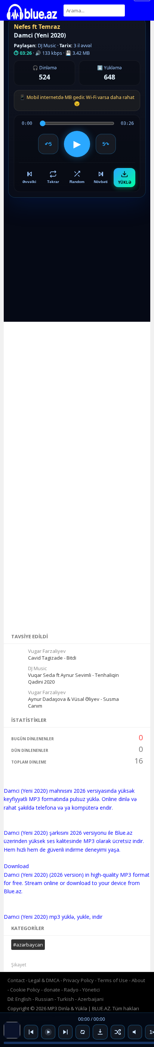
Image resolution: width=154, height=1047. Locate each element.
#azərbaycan (28, 944)
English (23, 999)
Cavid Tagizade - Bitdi (52, 657)
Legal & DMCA (43, 980)
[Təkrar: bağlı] (83, 1032)
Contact (16, 980)
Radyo (71, 989)
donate (52, 989)
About (138, 980)
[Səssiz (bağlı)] (135, 1032)
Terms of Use (113, 980)
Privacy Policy (78, 980)
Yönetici (91, 989)
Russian (44, 999)
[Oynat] (48, 1032)
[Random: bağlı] (118, 1032)
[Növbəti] (65, 1032)
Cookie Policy (25, 989)
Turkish (65, 999)
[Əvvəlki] (31, 1032)
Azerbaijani (91, 999)
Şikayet (18, 965)
